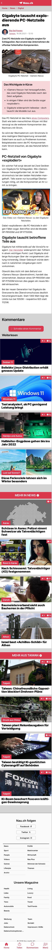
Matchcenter (32, 850)
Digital (21, 8)
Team (30, 919)
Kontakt (31, 923)
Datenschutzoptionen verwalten (14, 931)
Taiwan (12, 33)
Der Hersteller (16, 250)
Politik (30, 846)
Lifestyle (7, 868)
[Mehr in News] (26, 495)
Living (30, 889)
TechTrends (32, 906)
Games (7, 864)
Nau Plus (31, 859)
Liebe (6, 893)
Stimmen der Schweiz (36, 864)
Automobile (9, 906)
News (12, 8)
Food (29, 897)
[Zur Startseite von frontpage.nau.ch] (26, 3)
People (7, 855)
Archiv (6, 873)
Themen (30, 868)
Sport (6, 850)
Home (4, 8)
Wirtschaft (31, 855)
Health (6, 889)
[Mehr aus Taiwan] (26, 655)
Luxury (30, 893)
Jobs (6, 923)
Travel (30, 902)
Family (6, 897)
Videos (7, 859)
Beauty (7, 911)
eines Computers (40, 118)
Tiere (6, 902)
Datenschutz (9, 927)
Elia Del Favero (15, 30)
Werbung (7, 919)
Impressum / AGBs (35, 927)
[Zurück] (1, 3)
